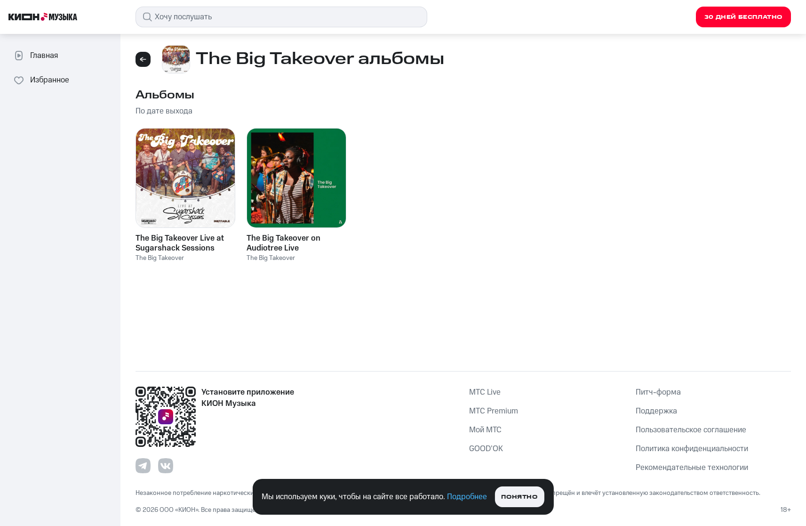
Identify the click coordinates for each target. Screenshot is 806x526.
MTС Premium (493, 411)
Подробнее (467, 496)
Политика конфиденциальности (692, 448)
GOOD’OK (486, 448)
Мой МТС (485, 430)
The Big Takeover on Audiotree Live (283, 243)
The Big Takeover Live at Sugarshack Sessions (180, 243)
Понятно (519, 497)
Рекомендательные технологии (692, 467)
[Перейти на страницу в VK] (165, 465)
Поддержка (656, 411)
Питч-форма (658, 392)
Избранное (49, 80)
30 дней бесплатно (743, 17)
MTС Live (485, 392)
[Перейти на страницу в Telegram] (143, 465)
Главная (44, 55)
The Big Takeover (160, 258)
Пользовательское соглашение (691, 430)
